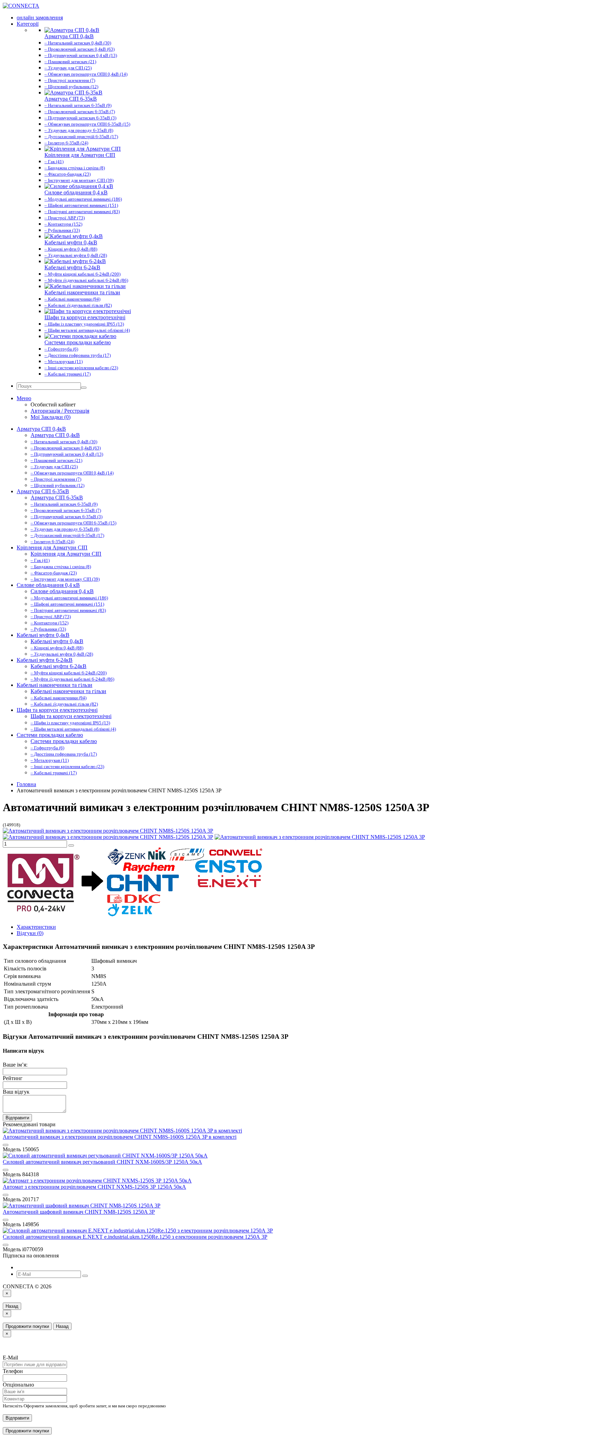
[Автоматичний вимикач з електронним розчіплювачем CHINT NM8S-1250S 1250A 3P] (108, 831)
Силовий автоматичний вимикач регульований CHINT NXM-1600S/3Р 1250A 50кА (102, 1162)
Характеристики (36, 927)
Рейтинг (13, 1078)
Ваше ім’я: (15, 1065)
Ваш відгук (16, 1092)
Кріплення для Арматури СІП (52, 547)
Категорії (28, 24)
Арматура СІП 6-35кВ (43, 491)
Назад (12, 1306)
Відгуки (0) (30, 933)
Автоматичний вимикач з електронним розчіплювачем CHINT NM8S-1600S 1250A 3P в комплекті (119, 1137)
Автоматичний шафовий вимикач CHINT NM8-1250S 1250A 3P (79, 1212)
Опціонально (18, 1385)
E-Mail (10, 1358)
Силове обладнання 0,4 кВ (48, 585)
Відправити (17, 1117)
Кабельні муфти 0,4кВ (43, 635)
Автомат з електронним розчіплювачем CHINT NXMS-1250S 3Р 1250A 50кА (94, 1187)
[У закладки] (71, 845)
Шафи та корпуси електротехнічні (57, 710)
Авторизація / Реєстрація (60, 411)
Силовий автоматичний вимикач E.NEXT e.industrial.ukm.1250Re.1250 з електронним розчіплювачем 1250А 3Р (135, 1237)
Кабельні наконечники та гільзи (54, 685)
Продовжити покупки (27, 1326)
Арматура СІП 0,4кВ (41, 429)
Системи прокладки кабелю (50, 735)
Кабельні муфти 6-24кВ (45, 660)
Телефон (13, 1371)
